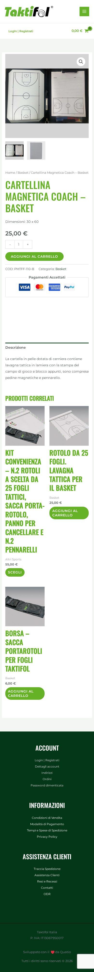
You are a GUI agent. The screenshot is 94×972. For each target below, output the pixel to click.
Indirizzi (47, 773)
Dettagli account (47, 766)
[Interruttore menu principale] (84, 11)
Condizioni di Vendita (47, 818)
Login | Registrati (47, 760)
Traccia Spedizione (47, 869)
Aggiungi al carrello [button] (65, 513)
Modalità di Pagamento (47, 824)
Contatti (47, 887)
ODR (47, 894)
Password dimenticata (47, 785)
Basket (23, 172)
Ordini (47, 779)
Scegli (15, 572)
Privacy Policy (47, 836)
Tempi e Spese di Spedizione (47, 830)
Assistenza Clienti (47, 875)
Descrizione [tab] (15, 347)
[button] (81, 61)
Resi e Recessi (47, 881)
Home (10, 172)
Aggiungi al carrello (34, 256)
